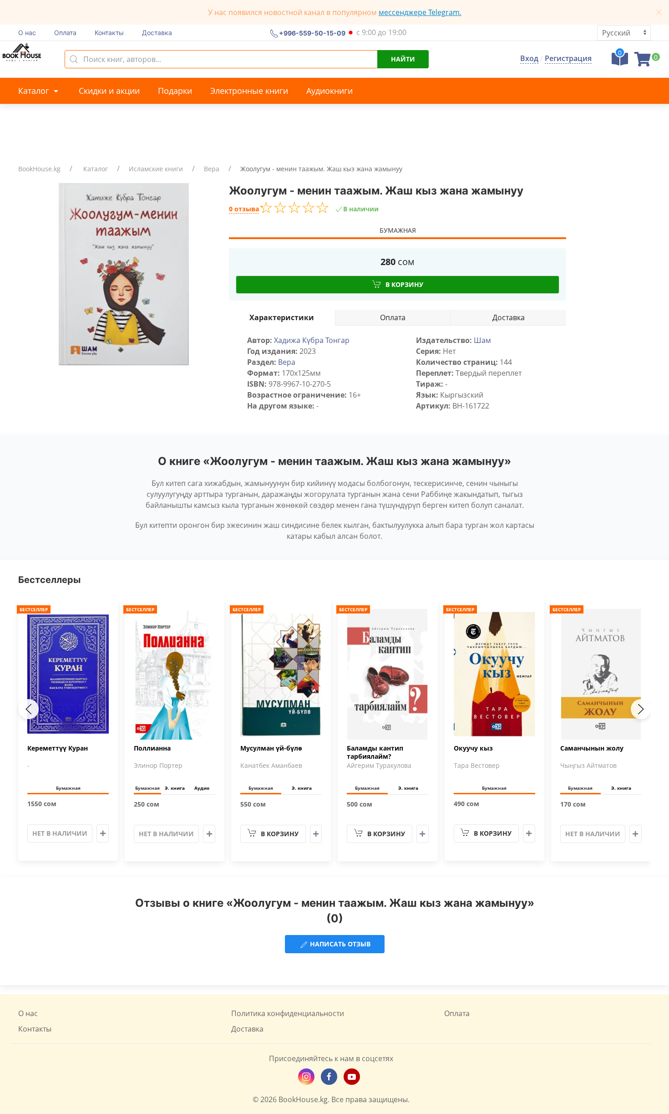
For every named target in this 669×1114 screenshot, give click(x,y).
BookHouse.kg (39, 168)
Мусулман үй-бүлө (271, 748)
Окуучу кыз (473, 748)
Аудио (201, 788)
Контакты (109, 32)
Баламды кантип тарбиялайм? (375, 752)
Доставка (157, 32)
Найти (403, 59)
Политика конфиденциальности (287, 1013)
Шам (482, 340)
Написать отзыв (339, 944)
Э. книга (175, 788)
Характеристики (281, 317)
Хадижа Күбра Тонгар (312, 340)
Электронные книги (249, 90)
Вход (529, 58)
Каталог (34, 90)
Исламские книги (156, 168)
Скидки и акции (109, 90)
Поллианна (152, 748)
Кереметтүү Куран (57, 748)
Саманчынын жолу (591, 748)
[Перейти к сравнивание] (620, 62)
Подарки (175, 90)
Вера (211, 168)
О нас (27, 32)
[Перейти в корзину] (642, 62)
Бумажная (398, 230)
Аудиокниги (329, 90)
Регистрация (568, 58)
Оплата (65, 32)
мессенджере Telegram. (420, 12)
